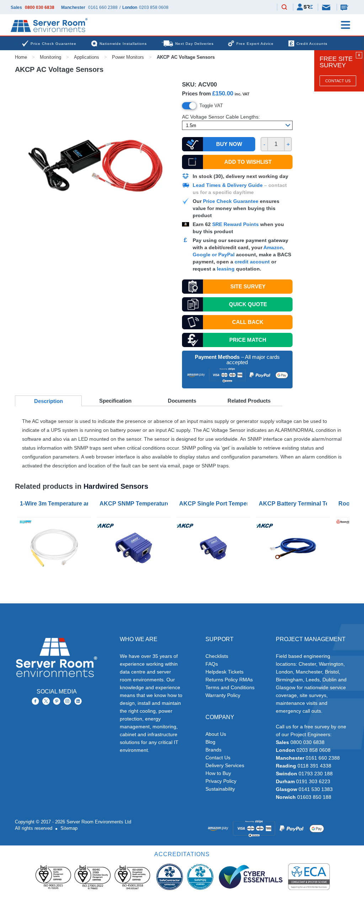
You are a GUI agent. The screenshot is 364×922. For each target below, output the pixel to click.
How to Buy (218, 773)
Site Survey (248, 286)
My (305, 7)
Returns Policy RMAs (229, 679)
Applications (86, 57)
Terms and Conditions (230, 687)
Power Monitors (128, 57)
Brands (213, 750)
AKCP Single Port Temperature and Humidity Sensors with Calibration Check (214, 504)
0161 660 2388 (103, 7)
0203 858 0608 (153, 7)
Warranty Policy (222, 695)
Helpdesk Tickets (224, 672)
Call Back (247, 322)
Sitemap (68, 828)
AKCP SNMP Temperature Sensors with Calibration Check (135, 504)
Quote (248, 304)
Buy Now (229, 144)
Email (327, 7)
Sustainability (220, 789)
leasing (226, 269)
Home (21, 57)
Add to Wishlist (248, 162)
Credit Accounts (311, 44)
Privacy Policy (220, 781)
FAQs (211, 664)
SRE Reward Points (236, 224)
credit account (252, 261)
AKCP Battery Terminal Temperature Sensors (294, 504)
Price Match (247, 340)
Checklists (216, 656)
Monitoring (50, 57)
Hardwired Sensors (116, 486)
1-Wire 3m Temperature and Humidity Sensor (55, 504)
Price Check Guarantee (230, 201)
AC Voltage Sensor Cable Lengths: (221, 117)
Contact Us (337, 81)
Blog (210, 742)
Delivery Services (224, 765)
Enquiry (345, 7)
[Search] (284, 7)
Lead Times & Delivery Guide (228, 185)
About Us (215, 734)
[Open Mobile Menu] (345, 25)
